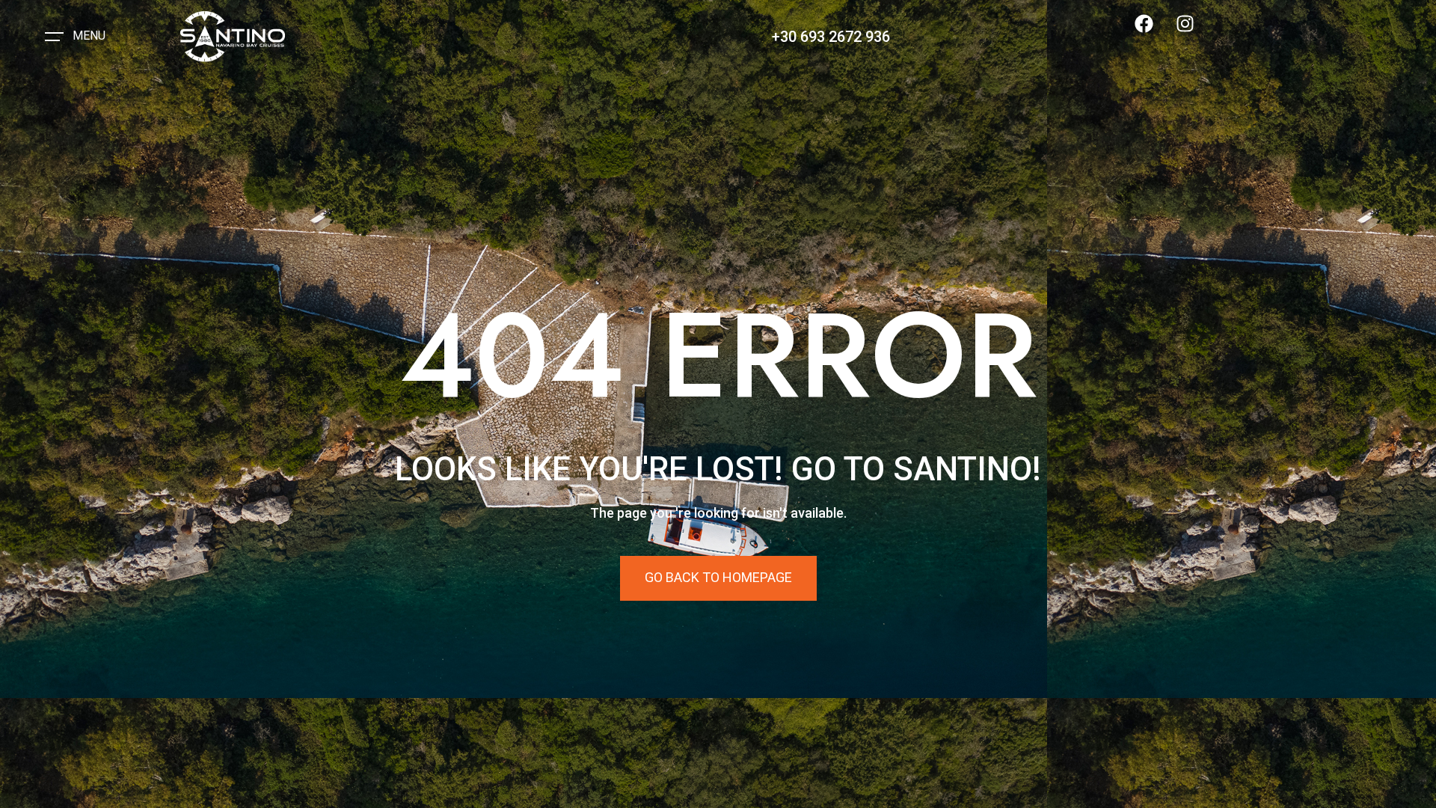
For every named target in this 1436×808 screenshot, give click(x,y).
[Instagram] (1194, 33)
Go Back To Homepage (718, 577)
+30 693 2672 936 (831, 37)
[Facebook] (1153, 33)
